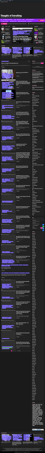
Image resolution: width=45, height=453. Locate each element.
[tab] (2, 26)
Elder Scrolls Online (35, 411)
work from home (41, 424)
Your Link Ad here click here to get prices (38, 67)
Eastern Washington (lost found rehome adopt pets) (37, 126)
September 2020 (34, 326)
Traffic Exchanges (8, 232)
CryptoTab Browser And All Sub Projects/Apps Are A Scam (21, 144)
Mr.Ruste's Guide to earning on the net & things (37, 164)
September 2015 (34, 374)
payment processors (35, 417)
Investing (13, 116)
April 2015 (33, 380)
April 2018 (33, 371)
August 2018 (33, 364)
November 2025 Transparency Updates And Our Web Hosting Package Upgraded (8, 345)
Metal (33, 161)
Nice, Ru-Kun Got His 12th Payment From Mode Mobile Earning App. (8, 188)
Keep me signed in (35, 226)
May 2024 (33, 260)
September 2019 (34, 344)
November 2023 (34, 268)
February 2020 (34, 336)
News (12, 84)
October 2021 (33, 306)
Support (23, 449)
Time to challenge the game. (6, 267)
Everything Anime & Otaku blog (35, 131)
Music (33, 166)
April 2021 (33, 315)
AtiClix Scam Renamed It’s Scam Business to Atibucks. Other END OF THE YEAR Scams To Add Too (8, 314)
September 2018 (34, 363)
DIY (32, 122)
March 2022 (33, 298)
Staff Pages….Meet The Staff (18, 448)
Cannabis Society (34, 103)
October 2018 (33, 361)
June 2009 (33, 382)
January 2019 (33, 356)
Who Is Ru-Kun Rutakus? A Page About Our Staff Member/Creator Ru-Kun (32, 448)
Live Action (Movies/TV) (35, 152)
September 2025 (34, 247)
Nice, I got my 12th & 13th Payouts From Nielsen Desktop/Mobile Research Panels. (8, 136)
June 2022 (33, 293)
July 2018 (33, 366)
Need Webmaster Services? (13, 21)
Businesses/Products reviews (20, 47)
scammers (34, 421)
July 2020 (33, 328)
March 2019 (33, 353)
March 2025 (33, 252)
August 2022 (33, 290)
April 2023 (33, 277)
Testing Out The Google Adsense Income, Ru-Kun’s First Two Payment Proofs (8, 208)
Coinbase (36, 405)
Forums (15, 19)
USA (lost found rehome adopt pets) (36, 206)
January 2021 (33, 320)
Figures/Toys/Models (34, 136)
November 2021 (34, 304)
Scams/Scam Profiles (4, 318)
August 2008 (33, 394)
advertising (34, 404)
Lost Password (35, 228)
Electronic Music (34, 128)
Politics (3, 85)
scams (36, 421)
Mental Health (9, 84)
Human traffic (34, 412)
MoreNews (25, 452)
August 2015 (33, 375)
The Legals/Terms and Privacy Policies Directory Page (32, 449)
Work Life (13, 118)
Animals (3, 73)
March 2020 (33, 334)
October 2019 (33, 342)
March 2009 (33, 383)
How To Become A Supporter (4, 21)
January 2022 (33, 301)
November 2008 (34, 390)
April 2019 (33, 352)
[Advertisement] (22, 8)
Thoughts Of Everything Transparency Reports (7, 347)
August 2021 (33, 309)
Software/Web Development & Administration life (7, 107)
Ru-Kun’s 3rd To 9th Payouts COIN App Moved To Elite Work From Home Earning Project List (8, 218)
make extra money (40, 412)
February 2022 (34, 299)
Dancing (33, 119)
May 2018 (33, 369)
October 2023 (33, 269)
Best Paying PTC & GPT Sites (35, 99)
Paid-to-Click (9, 170)
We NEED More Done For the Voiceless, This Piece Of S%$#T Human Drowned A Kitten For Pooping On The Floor (8, 178)
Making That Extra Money (5, 118)
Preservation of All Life (7, 85)
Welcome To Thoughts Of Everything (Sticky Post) (9, 63)
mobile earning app (10, 138)
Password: (34, 222)
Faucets (33, 134)
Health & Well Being (4, 83)
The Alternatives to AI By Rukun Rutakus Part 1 (3, 41)
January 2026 (33, 241)
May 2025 (33, 249)
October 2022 (33, 287)
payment (37, 416)
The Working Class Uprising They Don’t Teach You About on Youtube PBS (13, 274)
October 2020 (33, 325)
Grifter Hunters (3, 93)
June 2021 (33, 312)
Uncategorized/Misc (34, 205)
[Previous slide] (31, 26)
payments (38, 418)
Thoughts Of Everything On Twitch (22, 21)
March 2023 (33, 279)
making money (40, 413)
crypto (39, 405)
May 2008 (33, 399)
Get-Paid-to (39, 411)
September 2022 (34, 288)
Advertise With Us (19, 19)
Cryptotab (34, 408)
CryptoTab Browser (38, 408)
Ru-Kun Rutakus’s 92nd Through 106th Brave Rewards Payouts (22, 282)
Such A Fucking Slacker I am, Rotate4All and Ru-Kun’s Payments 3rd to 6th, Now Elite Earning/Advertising (8, 228)
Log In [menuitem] (2, 0)
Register (34, 227)
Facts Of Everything (34, 133)
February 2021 (34, 318)
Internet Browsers (9, 116)
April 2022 (33, 296)
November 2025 (34, 244)
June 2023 (33, 274)
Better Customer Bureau (35, 100)
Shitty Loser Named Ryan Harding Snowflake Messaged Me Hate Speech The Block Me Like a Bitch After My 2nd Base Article (3, 33)
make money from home (35, 413)
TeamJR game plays (7, 251)
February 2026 (34, 239)
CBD (32, 108)
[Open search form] (37, 20)
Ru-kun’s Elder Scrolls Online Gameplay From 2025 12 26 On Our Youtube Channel (8, 249)
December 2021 (34, 303)
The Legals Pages (29, 21)
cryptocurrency (34, 407)
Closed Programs (34, 110)
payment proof (39, 417)
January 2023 (33, 282)
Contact (23, 19)
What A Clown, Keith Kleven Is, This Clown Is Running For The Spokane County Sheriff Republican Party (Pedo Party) (8, 125)
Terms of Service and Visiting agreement (24, 450)
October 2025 (33, 246)
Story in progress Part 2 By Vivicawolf (39, 89)
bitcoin (39, 404)
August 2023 (33, 271)
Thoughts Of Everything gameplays (6, 252)
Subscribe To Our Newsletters (30, 19)
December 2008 (34, 388)
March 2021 (33, 317)
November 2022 (34, 285)
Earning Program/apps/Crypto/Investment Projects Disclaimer (10, 450)
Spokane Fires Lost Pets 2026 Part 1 (3, 29)
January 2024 (33, 265)
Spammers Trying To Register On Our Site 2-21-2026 (8, 198)
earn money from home (35, 409)
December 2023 (34, 266)
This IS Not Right (8, 149)
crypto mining (10, 219)
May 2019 (33, 350)
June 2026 (33, 236)
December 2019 (34, 339)
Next (19, 350)
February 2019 (34, 355)
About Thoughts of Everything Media (7, 19)
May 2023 (33, 276)
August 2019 (33, 345)
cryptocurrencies (4, 115)
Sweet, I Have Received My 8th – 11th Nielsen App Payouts (8, 324)
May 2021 (33, 314)
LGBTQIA (8, 83)
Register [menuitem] (4, 0)
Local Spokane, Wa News (4, 84)
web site (35, 424)
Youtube (33, 425)
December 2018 (34, 358)
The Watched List (4, 149)
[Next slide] (32, 26)
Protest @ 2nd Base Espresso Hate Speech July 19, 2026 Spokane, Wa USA (27, 23)
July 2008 (33, 396)
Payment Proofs (4, 139)
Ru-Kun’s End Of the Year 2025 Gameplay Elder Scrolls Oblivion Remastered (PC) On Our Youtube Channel (8, 294)
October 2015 (33, 372)
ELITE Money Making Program (5, 229)
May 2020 (33, 331)
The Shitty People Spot (10, 97)
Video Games (12, 252)
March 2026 (33, 238)
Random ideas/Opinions (4, 97)
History (33, 144)
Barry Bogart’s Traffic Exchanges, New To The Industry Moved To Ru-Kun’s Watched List (8, 239)
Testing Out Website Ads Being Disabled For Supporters (8, 334)
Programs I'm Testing (4, 212)
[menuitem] (0, 0)
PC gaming (35, 420)
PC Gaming (3, 251)
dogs (7, 73)
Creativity (33, 113)
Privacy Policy (32, 450)
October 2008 (33, 391)
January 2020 (33, 337)
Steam (39, 421)
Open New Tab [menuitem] (7, 0)
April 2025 (33, 250)
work (37, 424)
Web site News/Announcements (5, 61)
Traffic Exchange (40, 422)
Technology (3, 108)
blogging (34, 405)
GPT (41, 411)
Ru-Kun (14, 42)
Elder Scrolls (40, 409)
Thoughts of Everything (11, 15)
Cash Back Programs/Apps (5, 305)
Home (1, 19)
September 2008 (34, 393)
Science (3, 106)
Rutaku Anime (34, 183)
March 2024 (33, 263)
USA (33, 424)
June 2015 (33, 377)
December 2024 (34, 255)
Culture (33, 118)
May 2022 (33, 295)
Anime (37, 404)
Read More (3, 67)
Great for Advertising (4, 116)
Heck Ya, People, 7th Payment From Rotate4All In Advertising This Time (8, 168)
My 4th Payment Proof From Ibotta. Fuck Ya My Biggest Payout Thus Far (8, 259)
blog (41, 404)
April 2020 (33, 333)
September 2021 (34, 307)
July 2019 (33, 347)
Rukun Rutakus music (34, 182)
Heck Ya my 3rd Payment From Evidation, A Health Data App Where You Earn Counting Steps (8, 304)
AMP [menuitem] (12, 0)
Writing (33, 214)
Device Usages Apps (9, 115)
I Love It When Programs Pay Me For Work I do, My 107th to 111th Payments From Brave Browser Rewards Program (36, 29)
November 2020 (34, 323)
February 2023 (34, 280)
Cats (5, 73)
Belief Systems (14, 47)
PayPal (41, 418)
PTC (37, 420)
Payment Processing (34, 171)
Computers (33, 111)
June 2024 (33, 258)
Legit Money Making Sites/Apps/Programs (6, 117)
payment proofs (34, 418)
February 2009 (34, 385)
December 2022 (34, 284)
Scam (39, 420)
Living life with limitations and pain (27, 47)
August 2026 (33, 233)
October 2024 (33, 257)
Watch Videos (42, 20)
